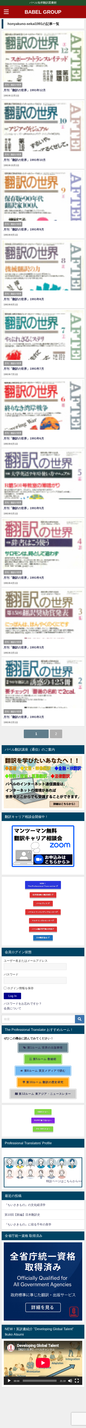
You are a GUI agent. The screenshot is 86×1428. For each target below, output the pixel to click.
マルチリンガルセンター (42, 920)
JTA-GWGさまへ (43, 1129)
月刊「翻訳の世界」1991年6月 (24, 438)
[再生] (9, 1381)
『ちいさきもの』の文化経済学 (28, 1204)
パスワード (11, 974)
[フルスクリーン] (77, 1381)
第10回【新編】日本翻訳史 (22, 1214)
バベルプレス (42, 903)
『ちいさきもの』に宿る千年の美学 (28, 1224)
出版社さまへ (43, 1112)
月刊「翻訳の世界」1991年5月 (24, 508)
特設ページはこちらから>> (64, 1181)
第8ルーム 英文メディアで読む (44, 1070)
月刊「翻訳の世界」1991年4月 (24, 577)
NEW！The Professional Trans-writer (42, 885)
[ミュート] (70, 1381)
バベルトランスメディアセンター (42, 912)
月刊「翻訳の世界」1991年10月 (25, 159)
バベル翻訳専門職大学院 (42, 929)
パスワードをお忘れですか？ (23, 1003)
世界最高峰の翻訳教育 (42, 895)
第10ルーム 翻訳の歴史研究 (44, 1082)
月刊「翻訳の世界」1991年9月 (24, 229)
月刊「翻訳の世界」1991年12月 (25, 90)
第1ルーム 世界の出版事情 (45, 1047)
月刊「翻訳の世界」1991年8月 (24, 299)
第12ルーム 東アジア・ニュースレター (44, 1093)
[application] (43, 1363)
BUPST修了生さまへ (43, 1120)
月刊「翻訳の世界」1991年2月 (24, 716)
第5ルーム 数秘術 (44, 1059)
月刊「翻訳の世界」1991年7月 (24, 368)
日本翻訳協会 (42, 937)
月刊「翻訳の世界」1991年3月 (24, 647)
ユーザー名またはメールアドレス (26, 960)
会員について (12, 1008)
